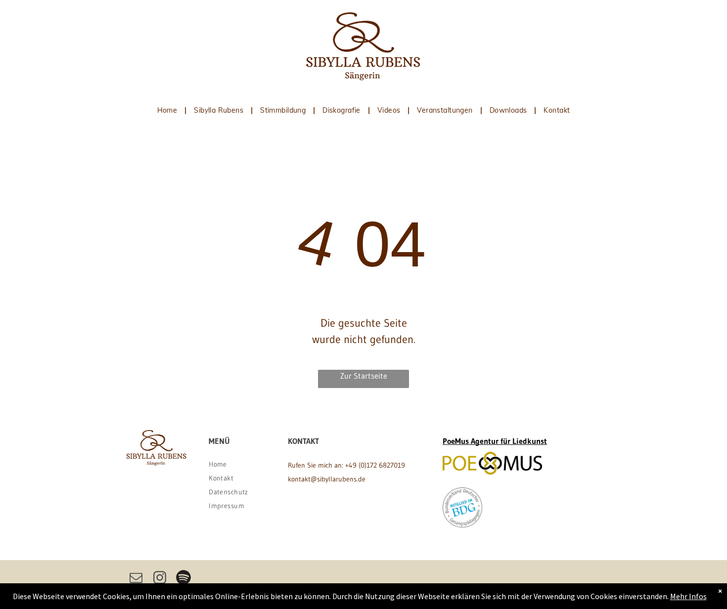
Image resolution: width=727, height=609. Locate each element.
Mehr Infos (688, 596)
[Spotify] (183, 578)
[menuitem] (168, 110)
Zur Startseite (363, 376)
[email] (136, 578)
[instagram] (160, 578)
